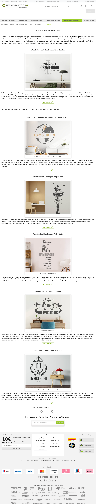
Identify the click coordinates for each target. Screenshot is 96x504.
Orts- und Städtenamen (35, 24)
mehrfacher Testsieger (72, 1)
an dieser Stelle (78, 336)
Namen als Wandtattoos (71, 20)
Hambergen (49, 24)
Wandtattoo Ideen (37, 20)
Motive (38, 11)
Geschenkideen (89, 20)
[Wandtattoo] (15, 5)
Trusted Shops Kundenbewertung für (36, 460)
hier (67, 277)
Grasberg (41, 334)
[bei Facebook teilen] (49, 411)
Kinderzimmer (48, 11)
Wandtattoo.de (4, 24)
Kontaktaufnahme (40, 440)
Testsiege (55, 443)
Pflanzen (30, 11)
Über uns (55, 438)
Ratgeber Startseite (8, 20)
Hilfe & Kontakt (90, 1)
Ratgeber (12, 24)
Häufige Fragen (41, 438)
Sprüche (12, 11)
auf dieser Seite (55, 221)
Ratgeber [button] (90, 11)
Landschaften (71, 11)
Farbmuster (41, 443)
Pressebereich (55, 440)
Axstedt (36, 334)
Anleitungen (23, 20)
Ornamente (60, 11)
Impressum (41, 449)
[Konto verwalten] (81, 6)
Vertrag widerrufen (55, 446)
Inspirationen (88, 445)
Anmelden (16, 448)
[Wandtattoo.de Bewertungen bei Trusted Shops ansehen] (72, 448)
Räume (4, 11)
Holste (49, 334)
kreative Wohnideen (53, 20)
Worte (21, 11)
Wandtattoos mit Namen (22, 24)
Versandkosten (41, 446)
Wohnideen (88, 451)
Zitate (81, 11)
